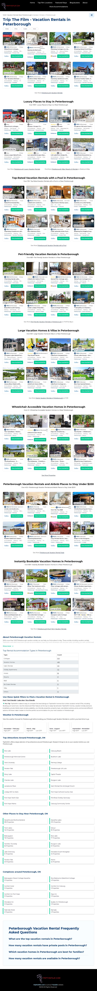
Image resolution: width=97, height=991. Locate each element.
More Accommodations (58, 7)
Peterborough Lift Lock (58, 768)
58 (58, 673)
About (85, 3)
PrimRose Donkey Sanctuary (60, 798)
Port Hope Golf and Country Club (62, 792)
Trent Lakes (62, 53)
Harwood (61, 206)
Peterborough (7, 53)
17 (58, 677)
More (34, 29)
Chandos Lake (9, 780)
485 (58, 662)
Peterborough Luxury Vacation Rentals (27, 169)
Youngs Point (85, 235)
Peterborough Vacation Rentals (51, 93)
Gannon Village (40, 311)
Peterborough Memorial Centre (14, 757)
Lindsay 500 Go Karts (11, 792)
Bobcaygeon (16, 158)
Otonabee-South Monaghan (43, 590)
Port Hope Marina (10, 804)
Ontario (29, 158)
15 (57, 681)
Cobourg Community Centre (60, 804)
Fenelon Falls (16, 53)
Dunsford (61, 82)
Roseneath (38, 282)
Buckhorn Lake (56, 757)
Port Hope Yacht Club (11, 798)
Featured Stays (61, 3)
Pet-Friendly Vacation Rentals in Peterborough (46, 322)
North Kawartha (17, 311)
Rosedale (15, 82)
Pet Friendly (11, 700)
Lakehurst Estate (56, 126)
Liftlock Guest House (35, 432)
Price (16, 29)
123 (58, 666)
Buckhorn (38, 82)
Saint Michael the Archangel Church (63, 786)
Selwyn (84, 130)
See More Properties (48, 475)
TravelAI (55, 985)
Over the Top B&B (57, 510)
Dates (7, 29)
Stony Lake (8, 774)
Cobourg (61, 130)
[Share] (91, 15)
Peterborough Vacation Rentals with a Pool (52, 245)
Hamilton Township (87, 82)
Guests (25, 29)
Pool (4, 700)
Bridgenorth (16, 590)
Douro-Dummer (86, 158)
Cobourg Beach (56, 751)
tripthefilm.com (39, 985)
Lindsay (38, 235)
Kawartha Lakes (86, 53)
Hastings (15, 206)
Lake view (21, 700)
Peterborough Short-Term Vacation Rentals (52, 629)
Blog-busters (75, 3)
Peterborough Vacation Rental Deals (52, 553)
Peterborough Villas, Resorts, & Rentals (65, 169)
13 (58, 684)
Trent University (9, 762)
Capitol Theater (56, 774)
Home (32, 3)
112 (58, 670)
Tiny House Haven (34, 355)
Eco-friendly (30, 700)
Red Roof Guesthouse (35, 509)
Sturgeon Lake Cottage (59, 615)
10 (58, 692)
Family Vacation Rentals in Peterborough (49, 398)
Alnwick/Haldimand (41, 53)
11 (57, 688)
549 (58, 658)
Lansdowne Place (10, 786)
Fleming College (56, 762)
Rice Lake (7, 751)
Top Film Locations (45, 3)
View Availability (17, 56)
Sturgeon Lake (56, 780)
